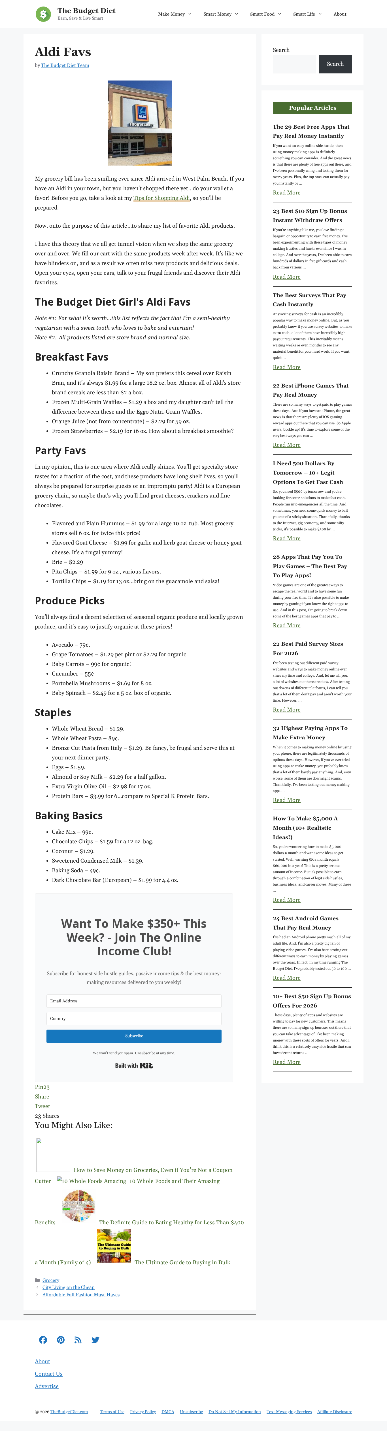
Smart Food (262, 14)
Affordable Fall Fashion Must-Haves (81, 1295)
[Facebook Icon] (43, 1341)
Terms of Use (112, 1412)
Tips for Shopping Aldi (161, 198)
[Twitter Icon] (95, 1341)
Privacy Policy (143, 1412)
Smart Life (304, 14)
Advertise (47, 1386)
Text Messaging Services (289, 1412)
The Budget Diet (87, 11)
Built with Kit (134, 1065)
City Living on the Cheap (68, 1287)
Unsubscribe (191, 1412)
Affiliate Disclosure (334, 1412)
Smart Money (217, 14)
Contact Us (49, 1374)
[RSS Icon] (78, 1341)
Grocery (50, 1280)
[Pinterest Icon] (61, 1341)
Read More (287, 192)
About (340, 14)
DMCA (167, 1412)
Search (281, 50)
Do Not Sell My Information (235, 1412)
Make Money (171, 14)
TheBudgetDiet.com (69, 1412)
